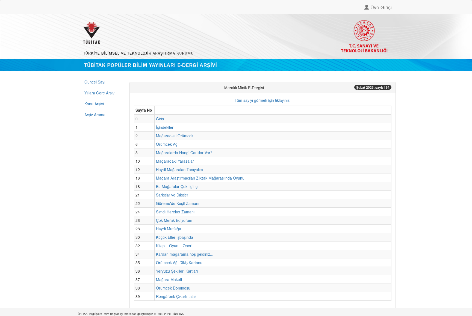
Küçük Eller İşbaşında (174, 237)
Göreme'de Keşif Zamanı (177, 203)
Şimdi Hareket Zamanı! (176, 211)
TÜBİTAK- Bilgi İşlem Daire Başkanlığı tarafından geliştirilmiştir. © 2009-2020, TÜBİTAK (130, 314)
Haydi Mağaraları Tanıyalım (179, 169)
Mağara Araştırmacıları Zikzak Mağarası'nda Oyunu (200, 178)
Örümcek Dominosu (173, 288)
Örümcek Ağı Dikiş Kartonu (179, 262)
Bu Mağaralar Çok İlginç (176, 186)
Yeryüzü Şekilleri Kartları (177, 271)
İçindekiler (164, 127)
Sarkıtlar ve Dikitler (172, 195)
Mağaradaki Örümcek (174, 135)
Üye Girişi (380, 7)
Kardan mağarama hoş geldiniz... (184, 254)
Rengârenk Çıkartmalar (176, 296)
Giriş (160, 118)
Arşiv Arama (94, 114)
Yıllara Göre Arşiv (99, 93)
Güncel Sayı (94, 82)
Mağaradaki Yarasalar (175, 161)
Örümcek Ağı (167, 144)
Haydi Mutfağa (168, 228)
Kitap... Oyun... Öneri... (176, 245)
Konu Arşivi (94, 103)
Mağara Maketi (169, 279)
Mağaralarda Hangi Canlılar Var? (184, 152)
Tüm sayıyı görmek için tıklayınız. (263, 100)
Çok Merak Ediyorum (174, 220)
